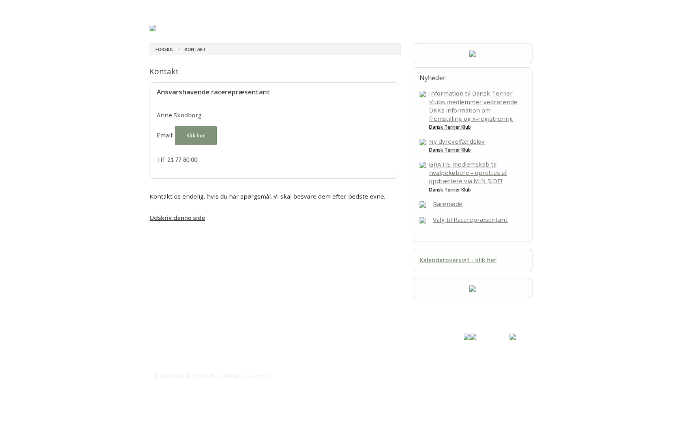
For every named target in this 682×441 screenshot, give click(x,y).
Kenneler (313, 7)
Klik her (195, 135)
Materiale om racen (212, 7)
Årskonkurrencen (270, 7)
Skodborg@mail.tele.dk (195, 360)
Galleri (379, 7)
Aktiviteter (349, 7)
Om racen (162, 7)
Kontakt (407, 7)
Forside (165, 49)
